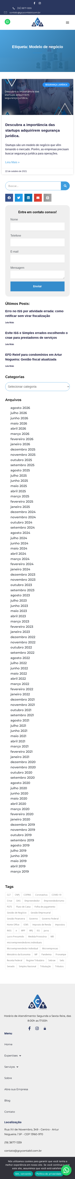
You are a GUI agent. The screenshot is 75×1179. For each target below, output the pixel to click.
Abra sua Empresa (16, 1089)
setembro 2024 (22, 527)
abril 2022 (18, 679)
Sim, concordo (23, 1173)
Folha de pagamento (45, 906)
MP (36, 954)
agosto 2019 (19, 845)
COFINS (27, 894)
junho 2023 (19, 606)
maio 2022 (18, 673)
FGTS (9, 906)
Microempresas (50, 948)
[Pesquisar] (65, 186)
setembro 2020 (22, 778)
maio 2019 (18, 861)
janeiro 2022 (20, 694)
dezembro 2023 (22, 575)
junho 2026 (19, 418)
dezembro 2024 (23, 512)
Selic (62, 960)
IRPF (23, 930)
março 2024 (19, 559)
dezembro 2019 (22, 825)
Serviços (9, 1066)
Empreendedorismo (54, 900)
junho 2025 (19, 481)
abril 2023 (18, 616)
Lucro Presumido (15, 936)
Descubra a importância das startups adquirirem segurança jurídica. (32, 130)
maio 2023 (18, 611)
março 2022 (19, 684)
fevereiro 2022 (21, 689)
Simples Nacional (27, 966)
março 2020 (19, 809)
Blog (7, 1100)
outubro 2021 (20, 710)
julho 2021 (18, 726)
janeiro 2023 (20, 632)
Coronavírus (41, 894)
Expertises (11, 1055)
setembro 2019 (22, 840)
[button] (67, 22)
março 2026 (19, 434)
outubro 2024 (21, 522)
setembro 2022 (22, 653)
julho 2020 (18, 788)
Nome (14, 219)
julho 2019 (18, 851)
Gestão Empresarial (41, 912)
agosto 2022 (20, 658)
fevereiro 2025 (21, 502)
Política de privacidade (49, 1173)
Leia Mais (9, 322)
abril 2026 (18, 428)
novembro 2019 (22, 830)
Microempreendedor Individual (22, 948)
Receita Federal (14, 960)
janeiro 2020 (20, 819)
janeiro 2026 (20, 444)
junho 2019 (19, 856)
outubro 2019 (21, 835)
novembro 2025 (23, 455)
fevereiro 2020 (21, 814)
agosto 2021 (19, 720)
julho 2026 (18, 413)
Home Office (13, 924)
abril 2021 (17, 741)
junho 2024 (19, 543)
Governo (33, 918)
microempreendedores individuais (24, 942)
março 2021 (19, 746)
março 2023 (19, 621)
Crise (9, 900)
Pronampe (61, 954)
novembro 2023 (22, 580)
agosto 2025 (20, 470)
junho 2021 (18, 731)
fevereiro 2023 (21, 627)
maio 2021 (18, 736)
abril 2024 (18, 554)
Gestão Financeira (16, 918)
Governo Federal (50, 918)
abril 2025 (18, 491)
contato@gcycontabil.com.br (23, 1150)
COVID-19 (56, 894)
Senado (11, 966)
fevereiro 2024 (21, 564)
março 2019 (19, 871)
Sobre (8, 1078)
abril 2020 (18, 804)
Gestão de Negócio (17, 912)
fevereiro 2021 (21, 752)
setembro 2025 (22, 465)
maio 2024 (18, 548)
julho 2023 (18, 600)
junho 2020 (19, 793)
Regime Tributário (35, 960)
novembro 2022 (22, 642)
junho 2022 (19, 668)
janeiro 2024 (20, 569)
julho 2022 (18, 663)
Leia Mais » (12, 162)
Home (8, 1044)
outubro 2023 (21, 585)
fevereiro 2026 (21, 439)
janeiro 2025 (20, 507)
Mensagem (17, 267)
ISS (38, 930)
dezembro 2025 (22, 449)
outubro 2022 (21, 647)
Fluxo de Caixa (23, 906)
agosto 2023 (20, 595)
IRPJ (31, 930)
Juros (46, 930)
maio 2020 (18, 798)
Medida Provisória (37, 936)
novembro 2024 (23, 517)
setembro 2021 (22, 715)
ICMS (26, 924)
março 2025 (19, 496)
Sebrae (51, 960)
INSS (9, 930)
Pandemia (46, 954)
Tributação (45, 966)
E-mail (14, 251)
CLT (9, 894)
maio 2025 (18, 486)
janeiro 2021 (19, 757)
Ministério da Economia (18, 954)
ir (16, 930)
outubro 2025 (21, 460)
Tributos (59, 966)
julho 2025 (18, 476)
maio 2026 (18, 423)
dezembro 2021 (22, 699)
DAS (18, 900)
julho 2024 (18, 538)
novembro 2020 (23, 767)
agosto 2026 (20, 408)
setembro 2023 (22, 590)
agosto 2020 (20, 783)
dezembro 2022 (22, 637)
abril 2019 (17, 866)
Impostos (60, 924)
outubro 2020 (21, 772)
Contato (9, 1111)
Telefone (15, 235)
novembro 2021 (22, 705)
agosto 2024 (20, 533)
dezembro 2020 (23, 762)
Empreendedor (32, 900)
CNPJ (17, 894)
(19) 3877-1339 (13, 1142)
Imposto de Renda (41, 924)
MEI (52, 936)
